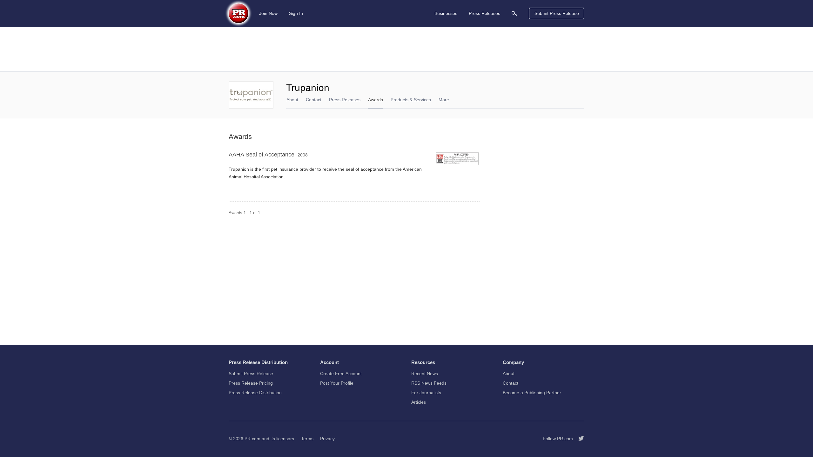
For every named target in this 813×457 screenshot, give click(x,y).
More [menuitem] (444, 99)
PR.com (252, 438)
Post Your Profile (336, 383)
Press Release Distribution (255, 392)
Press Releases (344, 99)
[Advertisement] (406, 49)
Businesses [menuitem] (445, 13)
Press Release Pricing (251, 383)
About (292, 99)
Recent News (424, 373)
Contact (313, 99)
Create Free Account (341, 373)
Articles (418, 402)
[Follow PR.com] (578, 438)
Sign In (296, 13)
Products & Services (411, 99)
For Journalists (426, 392)
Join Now (268, 13)
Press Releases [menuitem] (484, 13)
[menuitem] (514, 13)
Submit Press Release (556, 13)
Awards (375, 99)
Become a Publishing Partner (532, 392)
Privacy (327, 438)
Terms (307, 438)
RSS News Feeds (429, 383)
